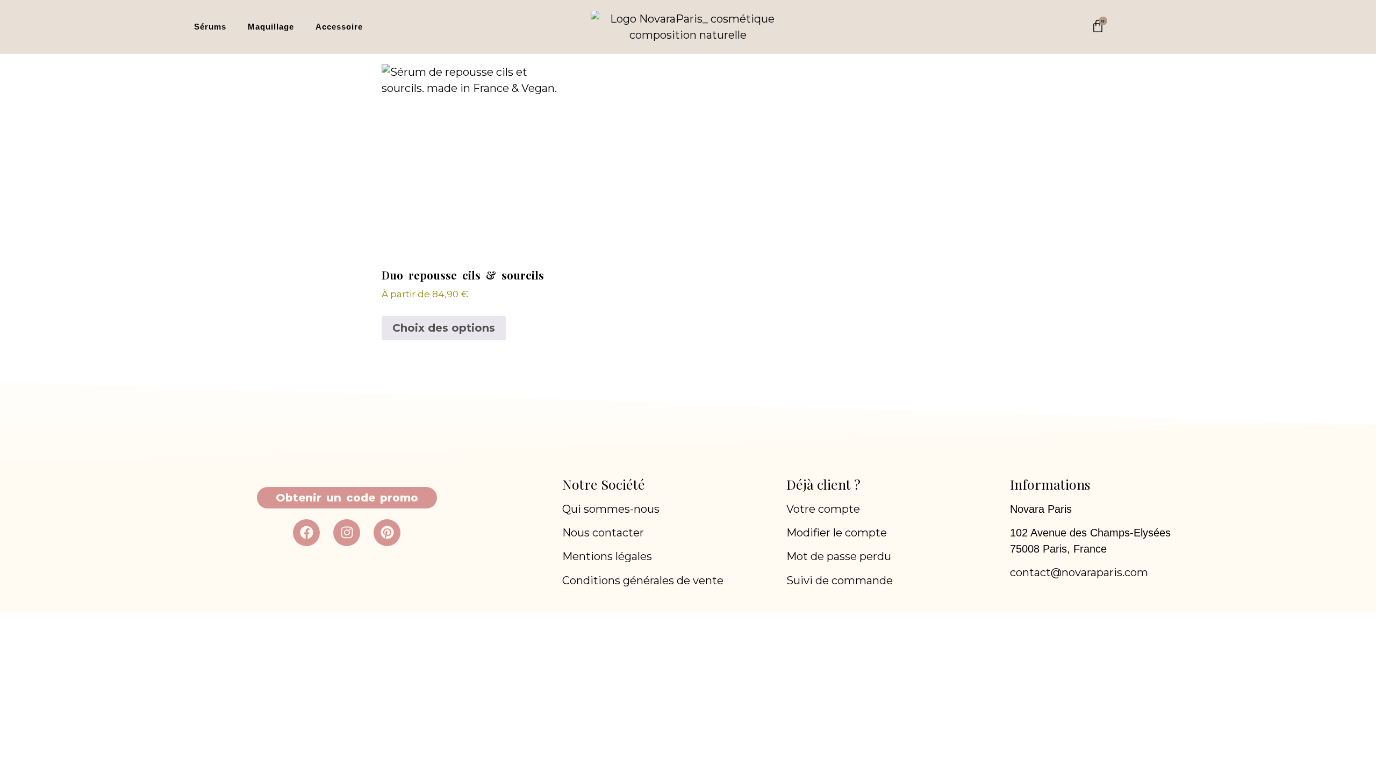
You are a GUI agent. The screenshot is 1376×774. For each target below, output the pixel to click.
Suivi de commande (839, 580)
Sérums (210, 26)
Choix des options (443, 327)
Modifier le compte (836, 532)
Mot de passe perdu (838, 556)
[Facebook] (306, 532)
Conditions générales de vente (642, 580)
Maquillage (271, 26)
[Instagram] (346, 532)
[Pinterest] (387, 532)
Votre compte (823, 509)
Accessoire (339, 26)
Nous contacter (603, 532)
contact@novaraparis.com (1079, 572)
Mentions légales (607, 556)
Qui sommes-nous (611, 509)
